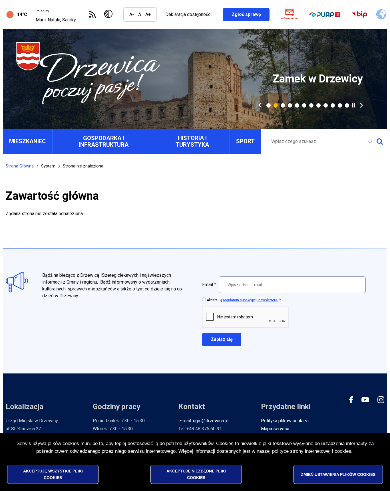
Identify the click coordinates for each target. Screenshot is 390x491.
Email (207, 284)
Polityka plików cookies (285, 420)
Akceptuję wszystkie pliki (53, 474)
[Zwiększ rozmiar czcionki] (148, 14)
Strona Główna (20, 166)
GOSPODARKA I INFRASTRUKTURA (103, 141)
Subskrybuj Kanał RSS (92, 14)
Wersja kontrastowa (109, 14)
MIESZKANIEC (27, 141)
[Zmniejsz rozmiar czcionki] (131, 14)
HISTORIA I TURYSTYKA (192, 141)
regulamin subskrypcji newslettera (250, 300)
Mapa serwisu (275, 428)
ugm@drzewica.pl (210, 420)
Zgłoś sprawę (251, 14)
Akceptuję (242, 300)
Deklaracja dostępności (188, 14)
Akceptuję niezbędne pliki (196, 474)
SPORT (245, 141)
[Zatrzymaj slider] (354, 105)
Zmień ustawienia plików (338, 474)
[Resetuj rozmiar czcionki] (139, 14)
